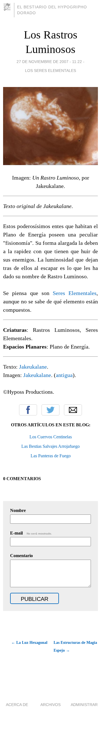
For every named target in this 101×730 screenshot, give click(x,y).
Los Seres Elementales (50, 70)
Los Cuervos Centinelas (50, 436)
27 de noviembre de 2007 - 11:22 (49, 61)
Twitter (50, 409)
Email (73, 409)
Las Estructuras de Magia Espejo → (75, 646)
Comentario (21, 555)
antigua (64, 375)
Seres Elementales (75, 293)
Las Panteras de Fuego (51, 455)
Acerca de (17, 704)
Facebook (28, 409)
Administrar (84, 704)
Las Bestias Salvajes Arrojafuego (50, 446)
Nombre (18, 510)
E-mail (31, 533)
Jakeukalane (33, 367)
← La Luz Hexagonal (29, 642)
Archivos (50, 704)
